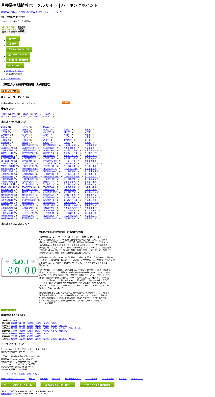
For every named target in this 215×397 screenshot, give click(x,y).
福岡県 (14, 339)
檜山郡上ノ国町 (71, 150)
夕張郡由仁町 (28, 166)
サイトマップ (137, 379)
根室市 (88, 137)
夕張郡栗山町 (70, 166)
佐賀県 (22, 339)
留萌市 (88, 132)
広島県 (38, 333)
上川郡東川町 (91, 174)
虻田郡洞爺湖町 (29, 200)
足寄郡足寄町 (28, 213)
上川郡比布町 (28, 174)
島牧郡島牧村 (91, 153)
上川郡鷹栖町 (70, 171)
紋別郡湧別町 (28, 195)
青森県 (14, 323)
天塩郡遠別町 (28, 184)
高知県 (38, 336)
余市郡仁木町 (7, 163)
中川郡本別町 (7, 213)
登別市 (25, 143)
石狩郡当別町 (28, 145)
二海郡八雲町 (7, 150)
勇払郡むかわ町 (71, 200)
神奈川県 (63, 326)
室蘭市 (67, 129)
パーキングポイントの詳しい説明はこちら (20, 374)
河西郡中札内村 (71, 208)
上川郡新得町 (7, 208)
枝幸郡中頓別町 (29, 187)
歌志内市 (68, 140)
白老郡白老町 (91, 197)
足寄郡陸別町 (49, 213)
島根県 (22, 333)
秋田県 (38, 323)
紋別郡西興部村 (92, 195)
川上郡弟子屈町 (71, 216)
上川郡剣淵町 (28, 179)
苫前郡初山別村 (8, 184)
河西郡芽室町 (49, 208)
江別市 (25, 127)
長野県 (54, 328)
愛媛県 (30, 336)
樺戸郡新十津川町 (30, 169)
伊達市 (67, 143)
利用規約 (44, 379)
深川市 (88, 140)
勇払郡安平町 (49, 200)
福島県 (54, 323)
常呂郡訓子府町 (50, 192)
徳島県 (14, 336)
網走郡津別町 (70, 190)
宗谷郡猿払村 (91, 184)
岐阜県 (62, 328)
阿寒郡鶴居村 (91, 216)
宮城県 (30, 323)
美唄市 (46, 135)
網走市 (67, 132)
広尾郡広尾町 (28, 210)
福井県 (38, 328)
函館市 (4, 129)
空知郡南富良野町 (72, 176)
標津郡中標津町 (50, 218)
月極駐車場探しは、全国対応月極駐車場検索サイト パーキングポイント (33, 12)
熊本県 (38, 339)
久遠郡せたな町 (71, 153)
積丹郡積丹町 (70, 161)
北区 (14, 114)
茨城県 (14, 326)
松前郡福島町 (91, 145)
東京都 (54, 326)
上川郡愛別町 (49, 174)
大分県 (46, 339)
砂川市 (46, 140)
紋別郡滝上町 (49, 195)
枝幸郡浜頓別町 (8, 187)
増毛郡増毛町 (28, 182)
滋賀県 (22, 331)
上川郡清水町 (28, 208)
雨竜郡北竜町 (7, 171)
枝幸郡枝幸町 (49, 187)
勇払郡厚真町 (7, 200)
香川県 (22, 336)
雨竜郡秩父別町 (71, 169)
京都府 (30, 331)
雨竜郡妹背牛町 (50, 169)
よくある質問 (108, 379)
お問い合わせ (91, 379)
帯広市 (88, 129)
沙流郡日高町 (91, 200)
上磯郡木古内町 (29, 148)
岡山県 (30, 333)
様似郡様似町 (70, 203)
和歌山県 (63, 331)
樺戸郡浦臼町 (7, 169)
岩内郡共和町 (91, 158)
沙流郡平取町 (7, 203)
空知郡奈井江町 (92, 163)
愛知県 (78, 328)
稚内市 (25, 135)
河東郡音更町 (28, 205)
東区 (3, 116)
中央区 (4, 114)
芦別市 (67, 135)
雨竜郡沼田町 (28, 171)
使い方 (32, 379)
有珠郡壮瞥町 (70, 197)
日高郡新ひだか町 (9, 205)
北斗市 (4, 145)
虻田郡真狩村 (91, 156)
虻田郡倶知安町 (71, 158)
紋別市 (4, 137)
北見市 (4, 132)
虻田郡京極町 (49, 158)
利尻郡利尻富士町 (30, 190)
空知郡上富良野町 (30, 176)
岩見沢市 (47, 132)
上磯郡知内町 (7, 148)
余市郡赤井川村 (50, 163)
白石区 (26, 114)
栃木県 (22, 326)
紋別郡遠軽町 (7, 195)
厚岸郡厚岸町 (7, 216)
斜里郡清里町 (7, 192)
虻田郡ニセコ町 (71, 156)
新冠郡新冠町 (28, 203)
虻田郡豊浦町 (49, 197)
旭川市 (46, 129)
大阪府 (38, 331)
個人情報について (73, 379)
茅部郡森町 (90, 148)
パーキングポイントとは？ (13, 379)
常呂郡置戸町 (70, 192)
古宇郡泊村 (27, 161)
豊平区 (15, 116)
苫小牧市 (5, 135)
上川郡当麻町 (7, 174)
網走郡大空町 (28, 197)
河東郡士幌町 (49, 205)
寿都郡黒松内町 (29, 156)
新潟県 (14, 328)
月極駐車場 (6, 394)
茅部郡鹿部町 (70, 148)
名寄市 (46, 137)
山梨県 (46, 328)
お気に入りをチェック (11, 78)
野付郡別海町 (28, 218)
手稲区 (48, 116)
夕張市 (25, 132)
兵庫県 (46, 331)
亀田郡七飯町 (49, 148)
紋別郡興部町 (70, 195)
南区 (36, 114)
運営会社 (123, 379)
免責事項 (56, 379)
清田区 (48, 114)
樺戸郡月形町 (91, 166)
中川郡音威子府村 (93, 179)
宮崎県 (54, 339)
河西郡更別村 (91, 208)
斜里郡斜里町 (91, 190)
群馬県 (30, 326)
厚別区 (37, 116)
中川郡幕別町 (49, 210)
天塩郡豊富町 (70, 187)
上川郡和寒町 (7, 179)
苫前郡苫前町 (70, 182)
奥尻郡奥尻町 (28, 153)
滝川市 (25, 140)
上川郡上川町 (70, 174)
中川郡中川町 (7, 182)
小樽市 (25, 129)
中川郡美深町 (70, 179)
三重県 (14, 331)
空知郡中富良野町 (51, 176)
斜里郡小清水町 (29, 192)
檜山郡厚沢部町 (92, 150)
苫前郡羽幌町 (91, 182)
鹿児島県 (63, 339)
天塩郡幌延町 (70, 184)
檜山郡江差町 (49, 150)
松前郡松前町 (70, 145)
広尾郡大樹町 (7, 210)
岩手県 (22, 323)
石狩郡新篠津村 (50, 145)
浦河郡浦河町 (49, 203)
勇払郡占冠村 (91, 176)
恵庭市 (46, 143)
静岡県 (70, 328)
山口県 (46, 333)
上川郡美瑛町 (7, 176)
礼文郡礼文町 (91, 187)
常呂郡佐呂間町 (92, 192)
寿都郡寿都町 (7, 156)
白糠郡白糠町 (7, 218)
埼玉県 (38, 326)
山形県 (46, 323)
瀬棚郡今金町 (49, 153)
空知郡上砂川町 (8, 166)
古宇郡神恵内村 (50, 161)
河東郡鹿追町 (91, 205)
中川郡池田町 (70, 210)
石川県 (30, 328)
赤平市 (88, 135)
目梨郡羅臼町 (91, 218)
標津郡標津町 (70, 218)
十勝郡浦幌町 (70, 213)
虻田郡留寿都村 (8, 158)
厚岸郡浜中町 (28, 216)
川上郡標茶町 (49, 216)
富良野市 (5, 143)
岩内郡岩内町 (7, 161)
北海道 (14, 320)
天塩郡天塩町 (49, 184)
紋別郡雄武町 (7, 197)
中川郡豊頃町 (91, 210)
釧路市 (4, 127)
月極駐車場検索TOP (15, 71)
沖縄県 (72, 339)
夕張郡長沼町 (49, 166)
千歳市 (4, 140)
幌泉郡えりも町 (92, 203)
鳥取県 (14, 333)
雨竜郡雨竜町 (91, 169)
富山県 (22, 328)
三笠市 (67, 137)
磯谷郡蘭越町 (49, 156)
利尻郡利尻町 (7, 190)
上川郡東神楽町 (92, 171)
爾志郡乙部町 (7, 153)
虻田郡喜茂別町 (29, 158)
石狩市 (88, 143)
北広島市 (47, 127)
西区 (25, 116)
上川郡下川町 (49, 179)
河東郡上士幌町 (71, 205)
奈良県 (54, 331)
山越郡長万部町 (29, 150)
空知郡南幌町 (70, 163)
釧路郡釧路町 (91, 213)
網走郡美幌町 (49, 190)
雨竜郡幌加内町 (50, 171)
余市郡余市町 (28, 163)
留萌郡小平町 (49, 182)
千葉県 (46, 326)
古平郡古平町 (91, 161)
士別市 (25, 137)
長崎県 (30, 339)
